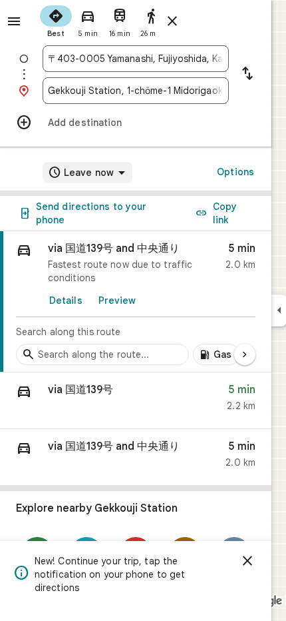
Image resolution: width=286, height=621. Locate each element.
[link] (135, 301)
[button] (135, 400)
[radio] (56, 20)
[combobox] (135, 58)
